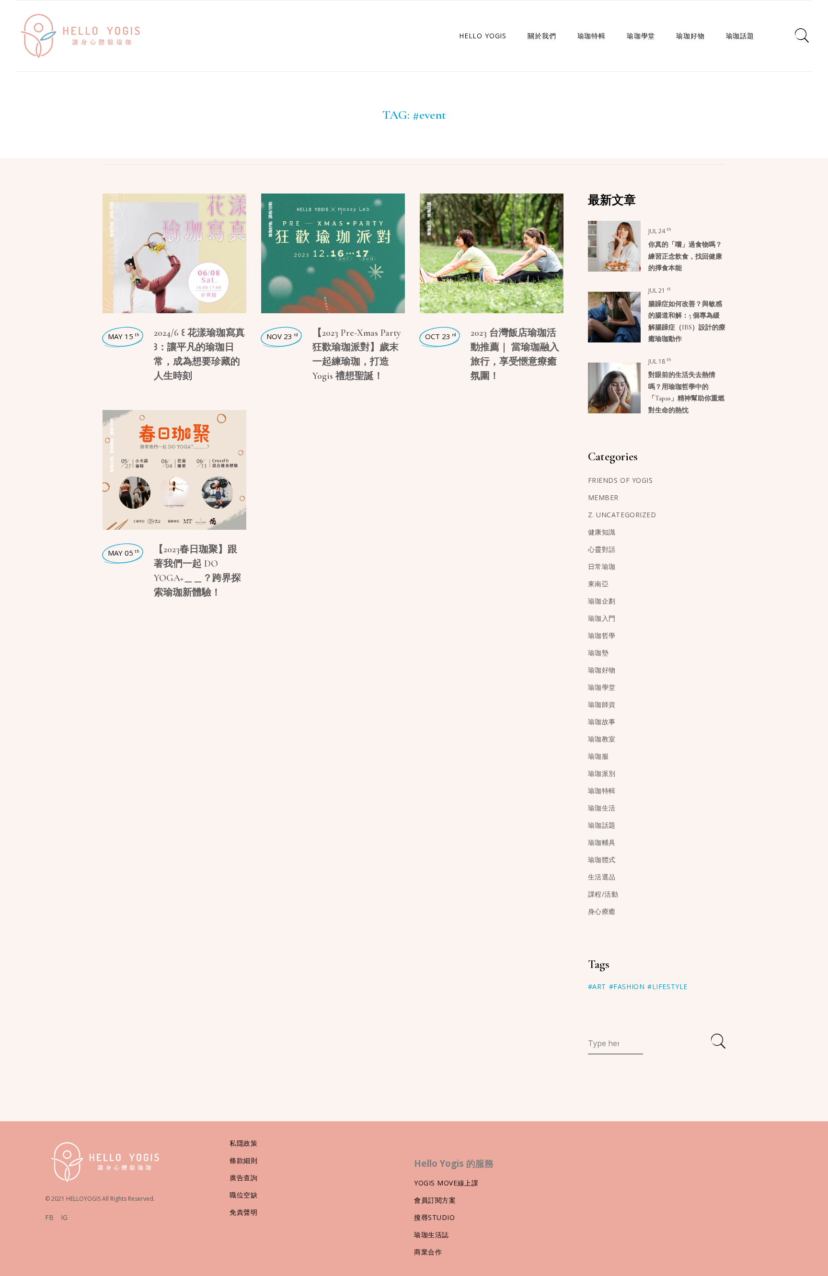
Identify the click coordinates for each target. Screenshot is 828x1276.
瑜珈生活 (428, 228)
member (603, 497)
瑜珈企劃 (111, 464)
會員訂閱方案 (435, 1200)
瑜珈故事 (602, 721)
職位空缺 (243, 1194)
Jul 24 (659, 231)
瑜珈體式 (602, 859)
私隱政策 (243, 1143)
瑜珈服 (598, 756)
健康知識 (602, 531)
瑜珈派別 (602, 773)
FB (49, 1217)
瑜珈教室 (602, 738)
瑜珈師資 (602, 704)
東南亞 (598, 583)
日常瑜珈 (602, 566)
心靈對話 (602, 549)
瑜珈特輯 (111, 446)
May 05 (123, 553)
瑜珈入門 (602, 618)
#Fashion (626, 986)
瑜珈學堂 (602, 687)
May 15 (123, 336)
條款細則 (243, 1160)
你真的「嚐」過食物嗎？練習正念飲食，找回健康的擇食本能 (685, 256)
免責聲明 (243, 1212)
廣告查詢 (243, 1177)
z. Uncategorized (622, 514)
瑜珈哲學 (602, 635)
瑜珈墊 (598, 652)
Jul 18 (659, 361)
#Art (597, 986)
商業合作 (428, 1251)
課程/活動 (111, 210)
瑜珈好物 (111, 229)
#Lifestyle (667, 986)
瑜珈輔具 (602, 842)
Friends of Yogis (620, 480)
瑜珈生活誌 (431, 1234)
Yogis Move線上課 (446, 1182)
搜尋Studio (434, 1217)
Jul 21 (659, 290)
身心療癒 (602, 911)
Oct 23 (440, 336)
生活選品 (602, 876)
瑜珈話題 (428, 209)
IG (64, 1217)
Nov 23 (282, 336)
